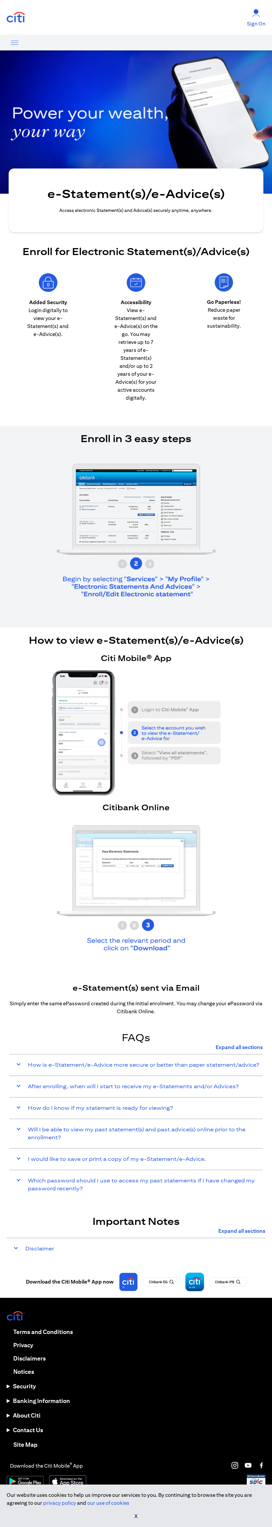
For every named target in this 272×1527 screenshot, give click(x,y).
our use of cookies (108, 1503)
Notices (23, 1371)
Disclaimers (29, 1358)
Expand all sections (239, 1047)
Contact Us (28, 1430)
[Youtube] (248, 1465)
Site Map (25, 1444)
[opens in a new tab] (16, 17)
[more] (15, 42)
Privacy (23, 1345)
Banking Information (41, 1400)
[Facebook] (261, 1465)
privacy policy (59, 1503)
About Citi (26, 1415)
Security (24, 1386)
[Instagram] (235, 1465)
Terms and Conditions (43, 1331)
